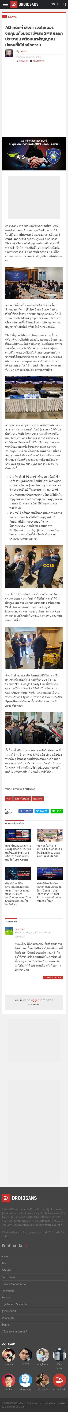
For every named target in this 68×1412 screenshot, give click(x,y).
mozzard (19, 929)
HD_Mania (42, 1389)
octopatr (8, 1364)
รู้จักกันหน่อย (9, 1311)
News (12, 16)
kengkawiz (42, 1364)
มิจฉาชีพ (37, 798)
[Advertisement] (34, 101)
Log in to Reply (53, 977)
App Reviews (9, 1277)
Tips (4, 1263)
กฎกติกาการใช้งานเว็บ (14, 1304)
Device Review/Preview (14, 1284)
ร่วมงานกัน (8, 1318)
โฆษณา (6, 1324)
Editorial (6, 1270)
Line (58, 811)
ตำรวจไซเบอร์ (22, 798)
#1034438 (20, 936)
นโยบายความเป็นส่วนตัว (15, 1331)
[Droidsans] (24, 4)
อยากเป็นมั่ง (59, 1389)
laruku (8, 1389)
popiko (23, 51)
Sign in (55, 4)
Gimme (25, 1363)
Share (27, 811)
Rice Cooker (59, 1366)
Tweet (43, 811)
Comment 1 (38, 61)
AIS (9, 798)
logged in (36, 1000)
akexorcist (25, 1389)
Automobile (8, 1290)
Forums (6, 1297)
